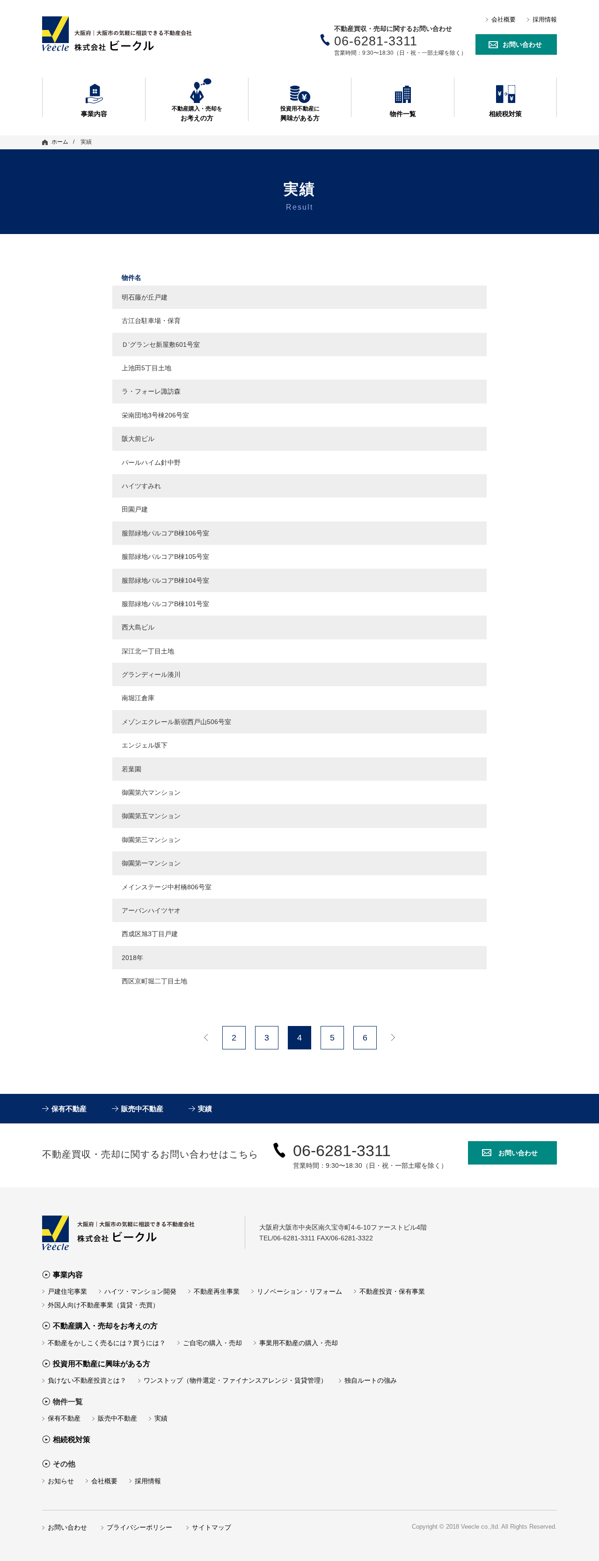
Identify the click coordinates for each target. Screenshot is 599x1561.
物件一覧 (403, 113)
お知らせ (61, 1481)
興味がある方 (300, 113)
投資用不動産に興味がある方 (101, 1364)
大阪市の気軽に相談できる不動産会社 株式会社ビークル (134, 33)
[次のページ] (393, 1037)
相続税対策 (505, 113)
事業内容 (94, 113)
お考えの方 (197, 113)
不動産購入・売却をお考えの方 (105, 1326)
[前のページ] (206, 1037)
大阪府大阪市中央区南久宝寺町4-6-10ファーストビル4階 (134, 1233)
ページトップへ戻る (568, 1540)
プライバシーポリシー (139, 1527)
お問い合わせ (522, 44)
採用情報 (545, 19)
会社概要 (503, 19)
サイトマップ (211, 1527)
